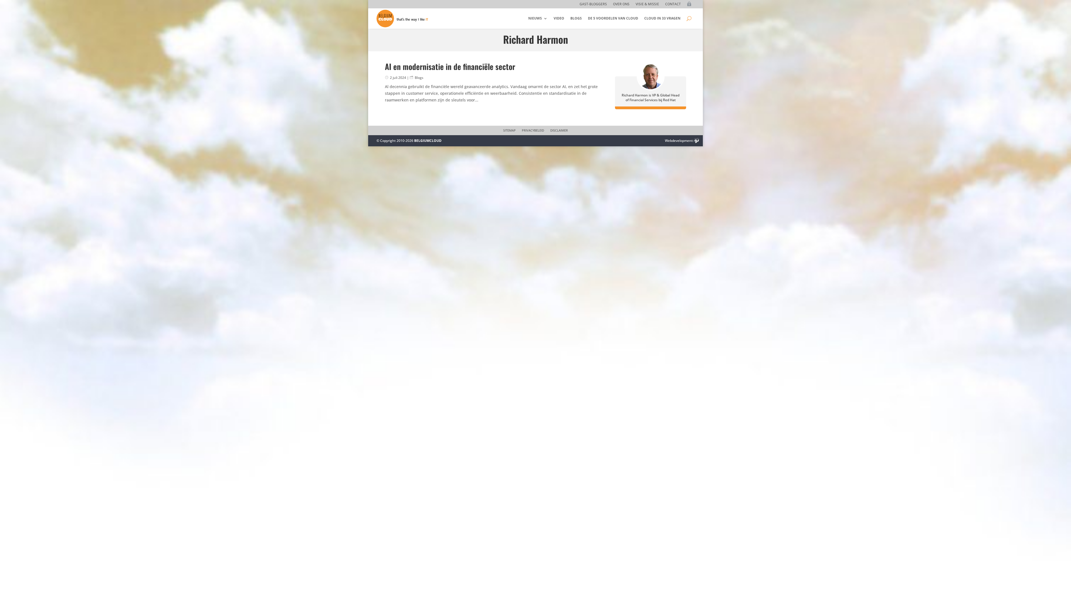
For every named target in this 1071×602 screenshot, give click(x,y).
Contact (673, 4)
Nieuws (535, 18)
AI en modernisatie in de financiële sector (450, 66)
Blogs (576, 18)
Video (559, 18)
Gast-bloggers (593, 4)
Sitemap (509, 130)
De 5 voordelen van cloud (613, 18)
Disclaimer (559, 130)
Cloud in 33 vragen (662, 18)
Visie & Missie (647, 4)
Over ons (621, 4)
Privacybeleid (533, 130)
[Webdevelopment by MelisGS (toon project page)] (696, 140)
